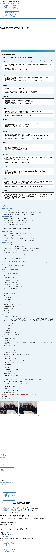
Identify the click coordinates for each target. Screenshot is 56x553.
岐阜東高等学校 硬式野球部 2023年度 (6, 482)
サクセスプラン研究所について (11, 13)
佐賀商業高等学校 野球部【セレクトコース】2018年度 (13, 509)
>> (24, 512)
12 (20, 512)
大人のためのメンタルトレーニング (12, 11)
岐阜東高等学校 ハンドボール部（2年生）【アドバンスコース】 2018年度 (17, 508)
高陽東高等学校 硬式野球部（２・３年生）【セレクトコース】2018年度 (17, 510)
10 (17, 512)
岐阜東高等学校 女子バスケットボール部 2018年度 (13, 507)
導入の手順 (5, 550)
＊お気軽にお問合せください (6, 536)
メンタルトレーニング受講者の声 (11, 8)
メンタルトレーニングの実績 (10, 14)
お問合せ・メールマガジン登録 (9, 500)
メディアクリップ (8, 15)
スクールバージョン (6, 496)
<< (3, 512)
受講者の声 (5, 455)
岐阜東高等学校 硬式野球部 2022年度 (7, 467)
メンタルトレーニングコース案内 (9, 495)
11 (18, 512)
